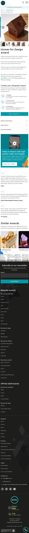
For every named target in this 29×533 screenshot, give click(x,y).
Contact (3, 436)
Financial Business (5, 365)
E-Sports (3, 371)
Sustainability (4, 465)
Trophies (3, 330)
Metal (2, 389)
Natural (3, 352)
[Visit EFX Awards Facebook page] (6, 489)
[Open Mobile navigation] (26, 2)
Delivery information (6, 120)
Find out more (9, 164)
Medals (3, 333)
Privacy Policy (4, 468)
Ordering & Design (6, 443)
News (2, 427)
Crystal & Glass (5, 308)
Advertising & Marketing (7, 374)
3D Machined (4, 324)
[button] (14, 141)
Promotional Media (6, 129)
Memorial (3, 349)
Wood (2, 299)
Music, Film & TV (5, 362)
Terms (5, 531)
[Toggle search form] (23, 2)
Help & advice (4, 125)
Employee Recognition (7, 343)
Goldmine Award (6, 249)
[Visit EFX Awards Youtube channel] (14, 489)
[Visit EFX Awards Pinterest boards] (10, 489)
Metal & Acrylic (5, 302)
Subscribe (14, 281)
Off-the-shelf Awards (10, 384)
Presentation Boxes (6, 408)
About (2, 433)
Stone (2, 317)
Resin (2, 321)
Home (2, 10)
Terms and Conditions (6, 471)
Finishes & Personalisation (8, 449)
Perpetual (3, 355)
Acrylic (2, 296)
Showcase (3, 430)
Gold (2, 305)
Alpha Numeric (5, 346)
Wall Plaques (4, 336)
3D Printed (3, 311)
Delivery (3, 452)
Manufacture (4, 446)
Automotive (4, 378)
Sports (2, 368)
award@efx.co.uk (5, 78)
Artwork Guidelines (6, 458)
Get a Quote (14, 114)
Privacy (2, 531)
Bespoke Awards (10, 10)
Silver (2, 314)
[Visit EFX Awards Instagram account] (2, 489)
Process (3, 424)
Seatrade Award (23, 249)
